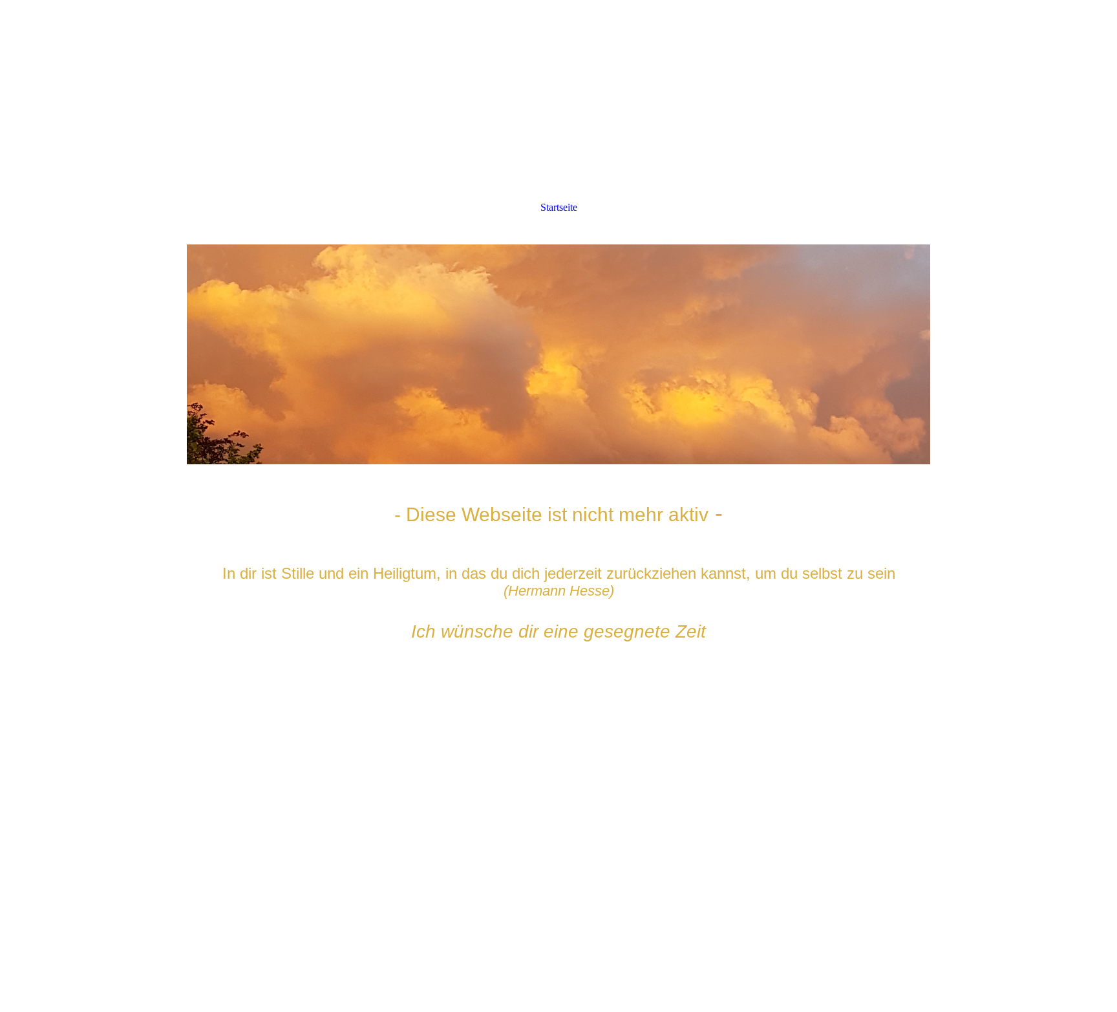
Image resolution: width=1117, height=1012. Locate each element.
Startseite (558, 207)
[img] (558, 354)
